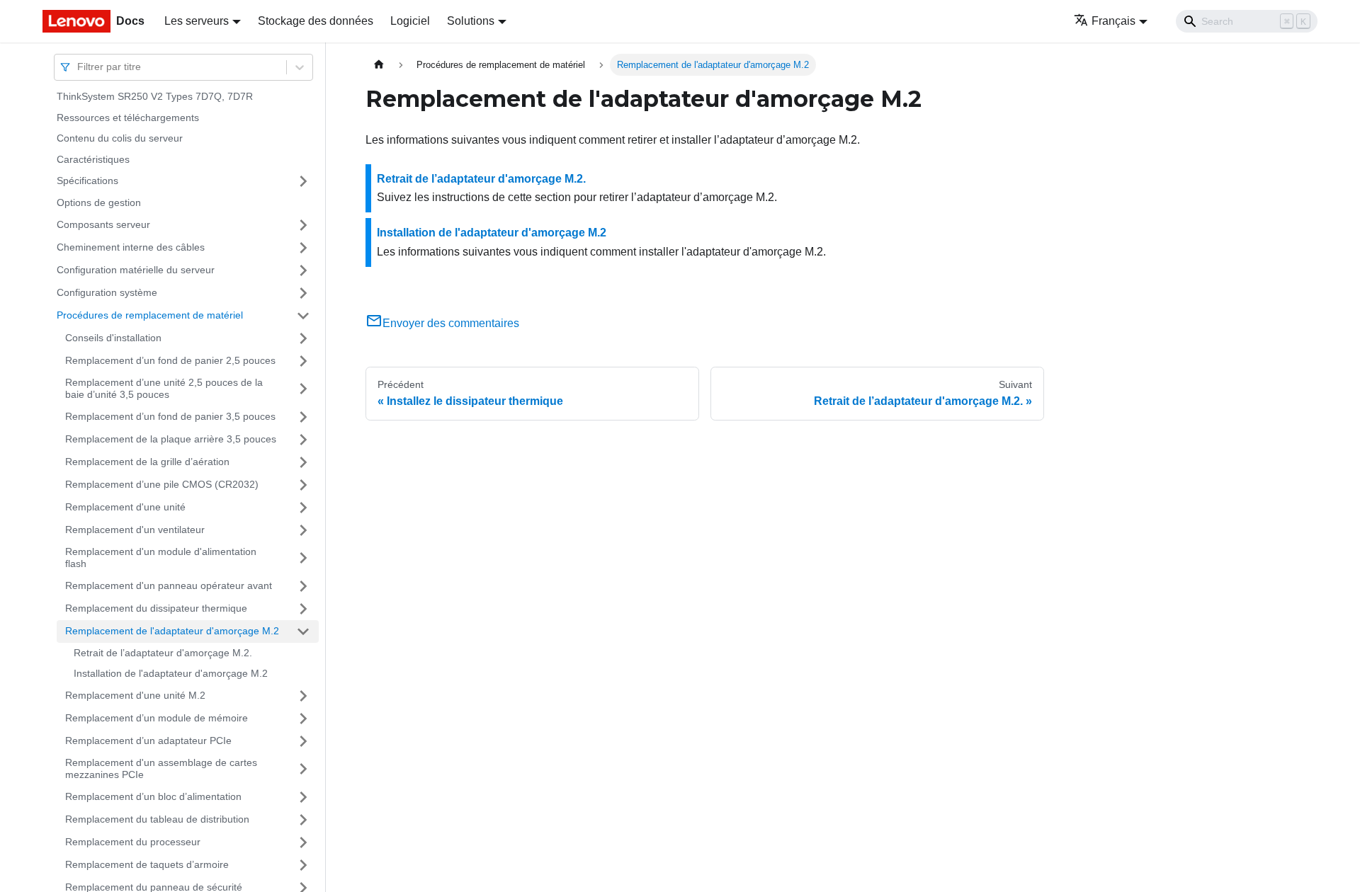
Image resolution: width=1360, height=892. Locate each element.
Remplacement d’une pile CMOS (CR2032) (162, 484)
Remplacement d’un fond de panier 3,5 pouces (170, 416)
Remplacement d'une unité (125, 507)
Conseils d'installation (113, 337)
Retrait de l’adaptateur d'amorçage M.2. (163, 652)
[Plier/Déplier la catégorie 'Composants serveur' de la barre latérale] (303, 225)
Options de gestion (99, 202)
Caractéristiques (93, 159)
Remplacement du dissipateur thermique (156, 608)
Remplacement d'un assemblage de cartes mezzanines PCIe (161, 769)
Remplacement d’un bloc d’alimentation (153, 796)
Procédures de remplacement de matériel (150, 315)
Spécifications (87, 180)
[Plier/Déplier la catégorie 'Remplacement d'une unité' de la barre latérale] (303, 507)
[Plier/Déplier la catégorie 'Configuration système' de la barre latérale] (303, 293)
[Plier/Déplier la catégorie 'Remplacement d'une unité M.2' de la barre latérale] (303, 696)
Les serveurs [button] (196, 21)
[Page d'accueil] (379, 65)
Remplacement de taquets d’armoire (147, 864)
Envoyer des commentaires (450, 323)
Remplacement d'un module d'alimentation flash (160, 558)
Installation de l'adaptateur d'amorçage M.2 (171, 673)
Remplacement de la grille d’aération (147, 461)
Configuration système (107, 292)
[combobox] (78, 67)
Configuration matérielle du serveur (136, 269)
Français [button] (1113, 21)
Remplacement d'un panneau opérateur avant (168, 585)
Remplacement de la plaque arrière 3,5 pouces (170, 439)
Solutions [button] (470, 21)
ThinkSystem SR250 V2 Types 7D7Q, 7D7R (155, 96)
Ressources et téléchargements (128, 117)
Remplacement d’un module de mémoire (156, 718)
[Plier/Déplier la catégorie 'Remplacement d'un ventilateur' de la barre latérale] (303, 530)
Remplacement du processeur (132, 841)
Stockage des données (315, 21)
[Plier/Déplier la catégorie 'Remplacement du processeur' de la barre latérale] (303, 842)
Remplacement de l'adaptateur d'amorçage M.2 (172, 630)
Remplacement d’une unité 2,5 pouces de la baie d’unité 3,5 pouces (164, 389)
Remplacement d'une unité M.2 (135, 695)
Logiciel (410, 21)
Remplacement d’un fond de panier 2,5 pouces (170, 360)
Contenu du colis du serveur (120, 138)
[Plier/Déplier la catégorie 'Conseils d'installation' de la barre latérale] (303, 338)
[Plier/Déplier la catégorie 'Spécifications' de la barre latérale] (303, 181)
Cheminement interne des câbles (131, 247)
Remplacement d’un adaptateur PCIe (148, 740)
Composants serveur (103, 224)
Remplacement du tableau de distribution (157, 819)
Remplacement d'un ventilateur (135, 529)
